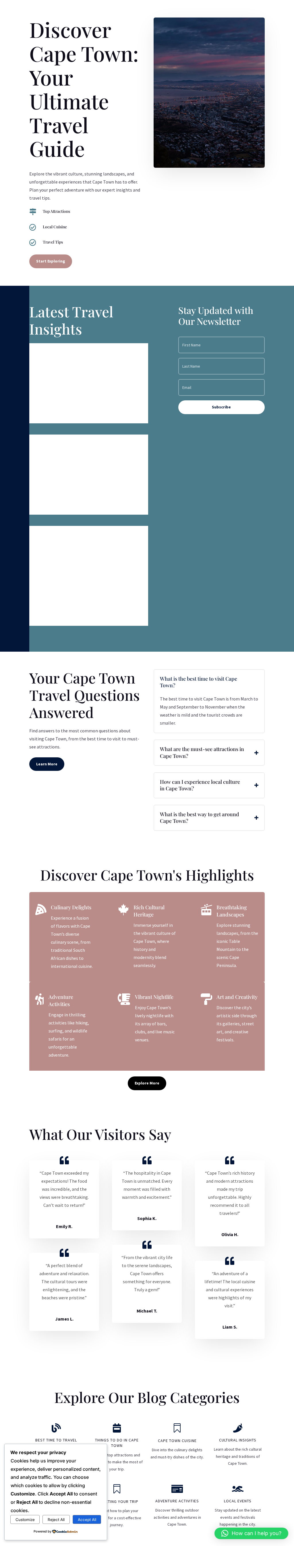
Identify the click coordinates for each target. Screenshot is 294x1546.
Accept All (87, 1519)
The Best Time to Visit (68, 444)
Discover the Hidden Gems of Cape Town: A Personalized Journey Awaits (80, 545)
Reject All (56, 1519)
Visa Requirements (64, 353)
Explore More (147, 1083)
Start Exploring (50, 261)
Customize (25, 1519)
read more (45, 414)
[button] (251, 1533)
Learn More (46, 764)
